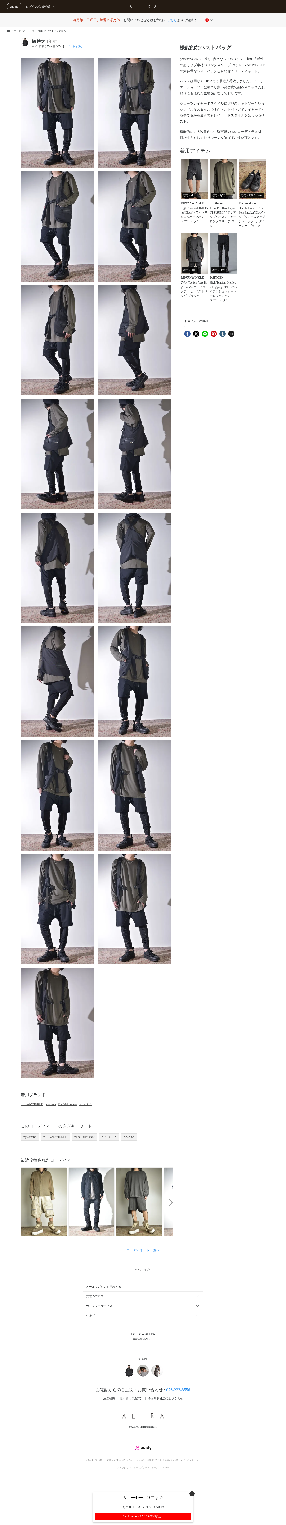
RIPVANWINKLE (32, 1104)
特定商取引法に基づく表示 (165, 1398)
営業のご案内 (95, 1296)
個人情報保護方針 (131, 1398)
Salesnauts (164, 1467)
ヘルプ (90, 1315)
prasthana (50, 1104)
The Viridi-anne (67, 1104)
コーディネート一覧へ (143, 1250)
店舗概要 (109, 1398)
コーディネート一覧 (24, 31)
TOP (9, 31)
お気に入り (196, 321)
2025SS (130, 1137)
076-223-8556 (178, 1389)
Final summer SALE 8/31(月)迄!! (143, 1516)
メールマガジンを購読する (103, 1286)
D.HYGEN (85, 1104)
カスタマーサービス (99, 1306)
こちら (172, 20)
